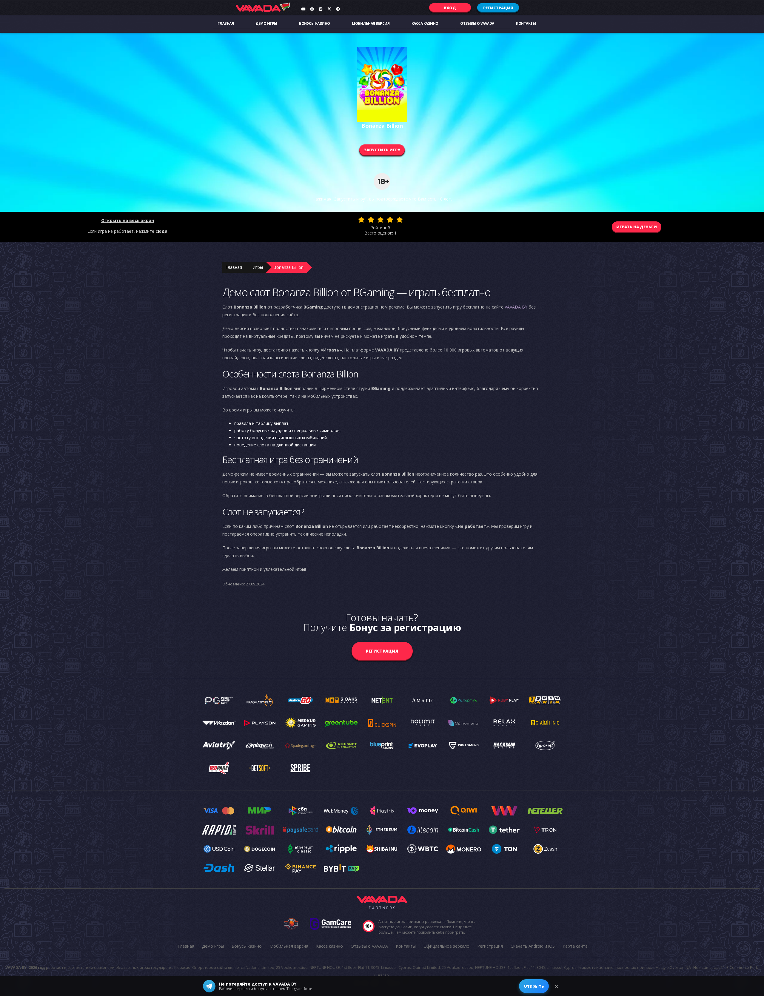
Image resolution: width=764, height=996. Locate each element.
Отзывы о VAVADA (477, 23)
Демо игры (266, 23)
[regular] (380, 220)
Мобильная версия (370, 23)
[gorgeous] (399, 220)
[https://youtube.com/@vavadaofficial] (303, 9)
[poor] (371, 220)
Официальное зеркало (446, 946)
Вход (450, 7)
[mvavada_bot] (338, 9)
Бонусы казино (314, 23)
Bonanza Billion (288, 267)
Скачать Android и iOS (533, 946)
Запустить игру (382, 149)
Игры (257, 267)
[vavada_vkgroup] (320, 9)
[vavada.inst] (312, 9)
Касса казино (425, 23)
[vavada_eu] (329, 9)
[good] (390, 220)
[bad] (361, 220)
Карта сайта (575, 946)
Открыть (534, 986)
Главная (226, 23)
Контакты (526, 23)
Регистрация (498, 7)
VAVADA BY (516, 307)
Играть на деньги (636, 226)
